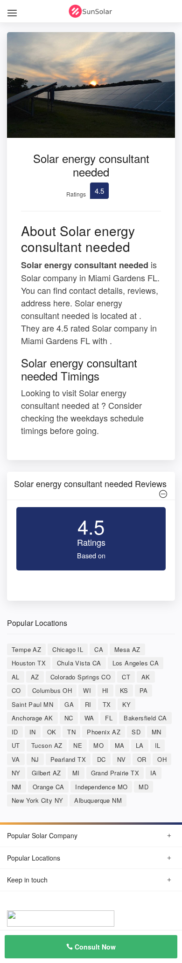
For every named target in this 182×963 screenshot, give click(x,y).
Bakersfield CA (145, 717)
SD (136, 731)
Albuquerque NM (98, 800)
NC (68, 717)
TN (71, 731)
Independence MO (101, 786)
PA (144, 690)
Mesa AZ (127, 649)
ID (15, 731)
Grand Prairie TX (115, 772)
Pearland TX (68, 759)
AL (16, 676)
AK (145, 676)
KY (126, 704)
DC (101, 759)
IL (158, 745)
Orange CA (48, 786)
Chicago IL (67, 649)
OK (51, 731)
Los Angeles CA (135, 662)
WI (87, 690)
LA (140, 745)
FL (108, 717)
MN (156, 731)
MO (98, 745)
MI (76, 772)
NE (77, 745)
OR (142, 759)
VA (16, 759)
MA (120, 745)
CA (98, 649)
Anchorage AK (32, 717)
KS (124, 690)
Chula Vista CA (79, 662)
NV (121, 759)
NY (16, 772)
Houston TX (29, 662)
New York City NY (37, 800)
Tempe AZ (26, 649)
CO (16, 690)
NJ (35, 759)
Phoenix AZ (103, 731)
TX (107, 704)
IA (153, 772)
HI (105, 690)
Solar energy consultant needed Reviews (90, 483)
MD (143, 786)
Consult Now (94, 946)
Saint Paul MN (32, 704)
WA (89, 717)
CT (126, 676)
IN (32, 731)
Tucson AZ (47, 745)
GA (69, 704)
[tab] (91, 486)
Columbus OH (52, 690)
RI (88, 704)
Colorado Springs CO (80, 676)
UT (16, 745)
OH (162, 759)
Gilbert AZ (46, 772)
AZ (35, 676)
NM (16, 786)
